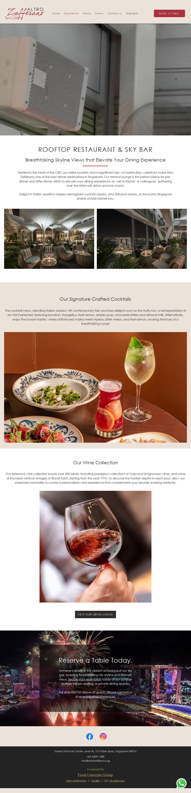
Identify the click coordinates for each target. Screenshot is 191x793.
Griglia (95, 780)
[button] (99, 13)
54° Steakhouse (114, 780)
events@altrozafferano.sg (97, 696)
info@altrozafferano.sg (96, 760)
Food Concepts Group (95, 775)
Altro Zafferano (76, 780)
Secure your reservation (84, 679)
